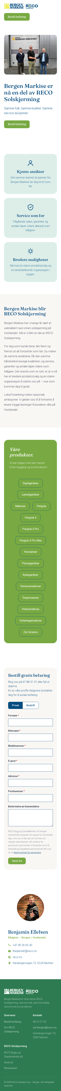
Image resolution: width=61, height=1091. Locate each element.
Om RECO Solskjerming (11, 1029)
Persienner (30, 551)
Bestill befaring (17, 16)
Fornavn (13, 715)
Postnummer (16, 791)
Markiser (20, 506)
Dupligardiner (30, 483)
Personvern (10, 1068)
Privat (15, 705)
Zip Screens (30, 632)
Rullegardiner (30, 574)
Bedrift (30, 705)
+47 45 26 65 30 (22, 945)
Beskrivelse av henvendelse (23, 806)
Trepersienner (30, 597)
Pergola (41, 506)
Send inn (17, 861)
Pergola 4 (30, 517)
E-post (12, 761)
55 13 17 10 (39, 1021)
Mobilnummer (17, 745)
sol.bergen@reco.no (45, 1027)
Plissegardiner (30, 563)
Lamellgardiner (30, 494)
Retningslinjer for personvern (27, 852)
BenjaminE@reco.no (25, 951)
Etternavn (14, 730)
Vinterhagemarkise (30, 620)
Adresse (13, 776)
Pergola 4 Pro (30, 529)
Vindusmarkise (30, 609)
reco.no (17, 957)
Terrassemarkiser (30, 586)
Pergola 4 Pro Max (30, 540)
